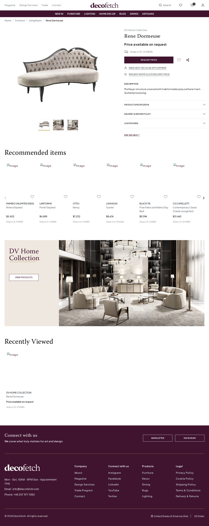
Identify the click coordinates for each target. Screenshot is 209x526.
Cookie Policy (185, 478)
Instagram (114, 472)
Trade (45, 5)
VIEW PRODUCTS (23, 277)
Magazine (10, 5)
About (78, 472)
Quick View (12, 227)
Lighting (89, 13)
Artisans (148, 13)
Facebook (114, 478)
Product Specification (136, 105)
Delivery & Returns (187, 496)
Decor (146, 478)
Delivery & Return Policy (137, 114)
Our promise (131, 123)
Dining (134, 13)
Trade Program (83, 490)
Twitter (112, 496)
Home (8, 20)
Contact (56, 5)
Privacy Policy (185, 472)
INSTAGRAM (190, 438)
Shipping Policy (186, 484)
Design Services (28, 5)
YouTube (113, 490)
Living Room (35, 20)
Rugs (122, 13)
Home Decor (107, 13)
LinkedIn (113, 484)
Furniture (73, 13)
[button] (191, 5)
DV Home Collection (135, 30)
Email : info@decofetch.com (22, 489)
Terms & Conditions (188, 490)
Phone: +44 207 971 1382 (20, 494)
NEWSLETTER (157, 438)
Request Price (149, 60)
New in (59, 13)
